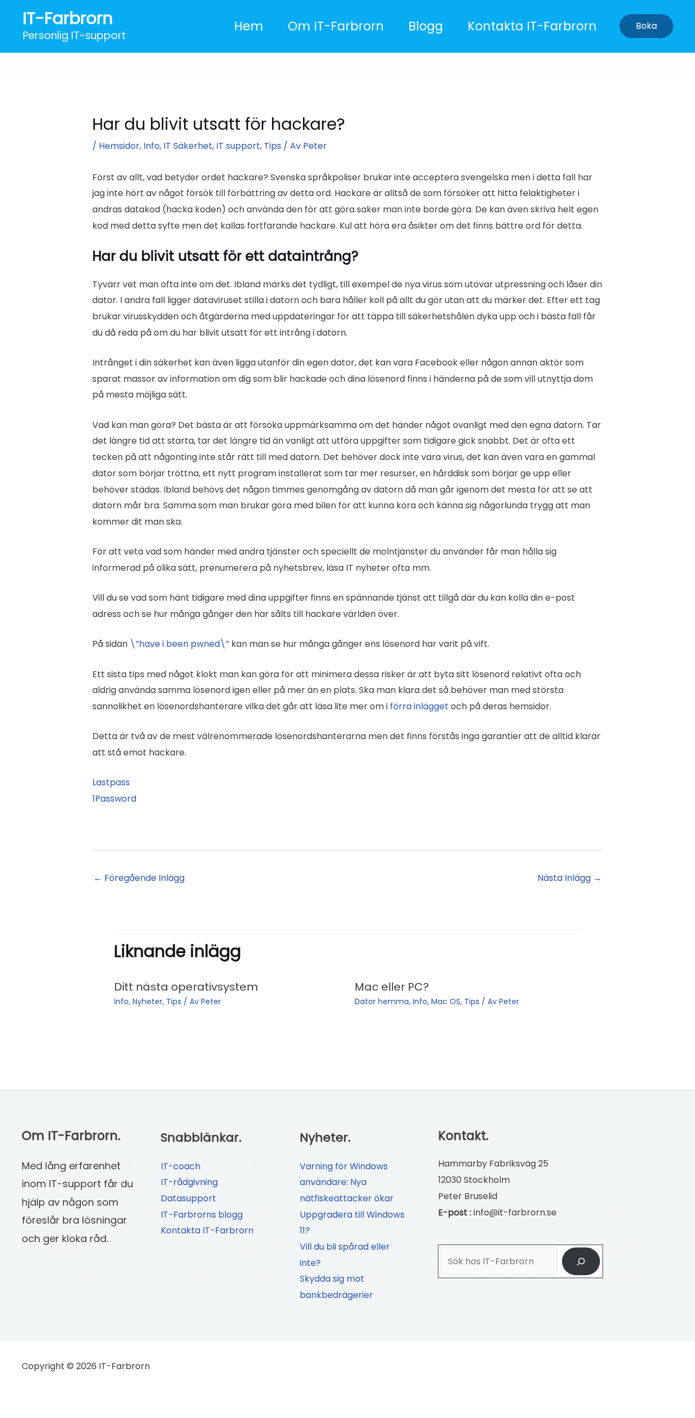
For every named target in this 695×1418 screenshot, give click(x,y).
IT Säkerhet (187, 146)
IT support (238, 146)
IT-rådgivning (189, 1182)
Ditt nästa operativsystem (186, 986)
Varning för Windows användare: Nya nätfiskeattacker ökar (347, 1182)
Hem (248, 26)
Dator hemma (382, 1001)
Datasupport (188, 1198)
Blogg (425, 26)
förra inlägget (419, 706)
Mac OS (445, 1001)
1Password (114, 798)
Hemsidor (119, 146)
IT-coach (180, 1166)
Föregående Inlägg (139, 878)
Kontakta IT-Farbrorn (532, 26)
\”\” (179, 644)
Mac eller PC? (392, 986)
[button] (646, 26)
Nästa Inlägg (570, 878)
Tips (272, 146)
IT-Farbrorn (68, 18)
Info (151, 146)
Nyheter (147, 1001)
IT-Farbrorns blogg (202, 1214)
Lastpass (111, 782)
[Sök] (581, 1261)
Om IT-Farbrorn (336, 26)
